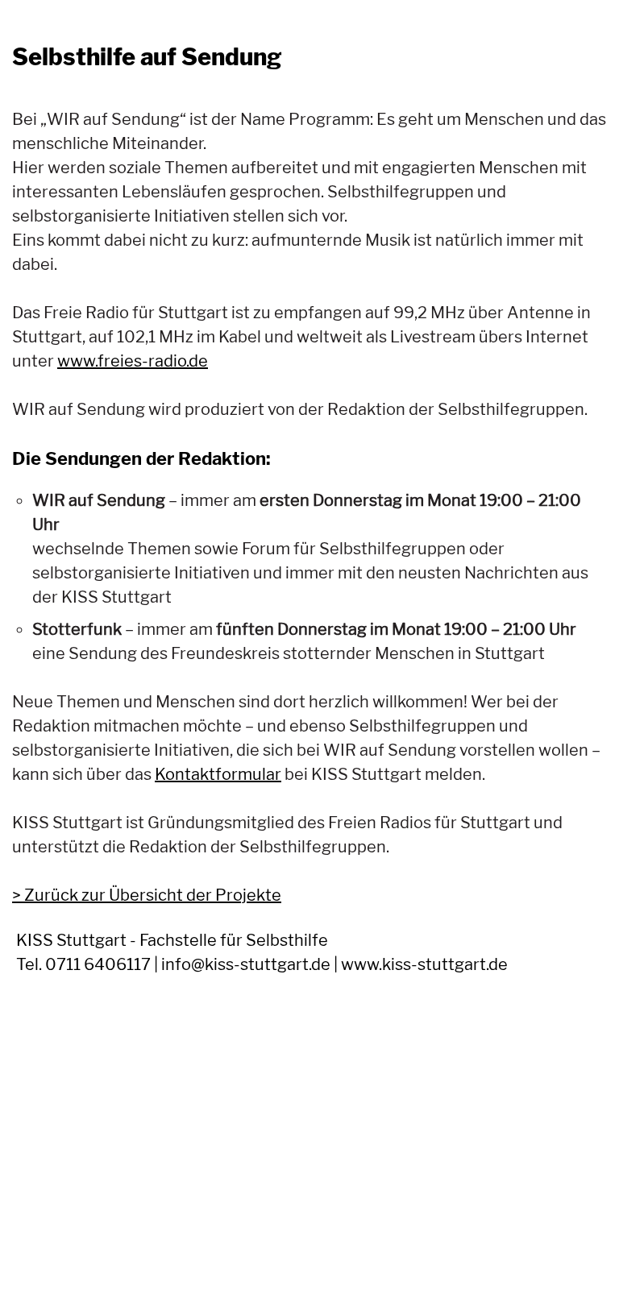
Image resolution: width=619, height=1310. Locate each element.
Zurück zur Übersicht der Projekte (152, 895)
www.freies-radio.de (132, 361)
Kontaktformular (218, 774)
